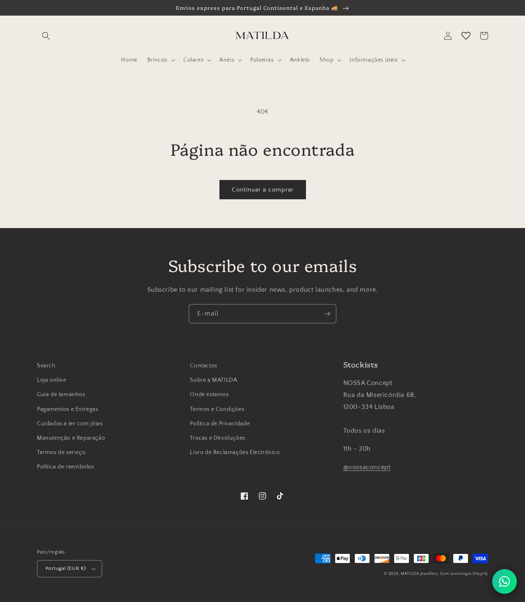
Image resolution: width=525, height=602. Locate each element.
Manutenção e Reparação (71, 438)
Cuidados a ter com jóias (70, 423)
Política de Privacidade (220, 423)
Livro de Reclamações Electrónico (235, 452)
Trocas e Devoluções (217, 438)
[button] (46, 36)
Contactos (203, 365)
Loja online (51, 380)
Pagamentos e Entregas (67, 409)
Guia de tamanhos (61, 394)
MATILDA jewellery (419, 574)
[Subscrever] (327, 313)
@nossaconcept (367, 467)
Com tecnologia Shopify (464, 574)
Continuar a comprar (263, 189)
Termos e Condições (217, 409)
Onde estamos (209, 394)
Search (46, 365)
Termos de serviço (61, 452)
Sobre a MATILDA (213, 380)
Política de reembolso (65, 467)
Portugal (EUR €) (66, 568)
